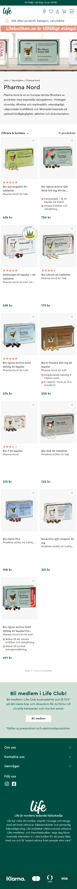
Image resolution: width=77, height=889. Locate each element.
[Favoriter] (51, 11)
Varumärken (18, 80)
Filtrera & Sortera (13, 133)
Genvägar (11, 766)
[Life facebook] (14, 785)
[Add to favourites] (33, 140)
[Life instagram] (7, 785)
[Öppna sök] (40, 21)
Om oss (10, 747)
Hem (6, 80)
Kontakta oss (14, 756)
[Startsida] (7, 11)
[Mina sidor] (57, 11)
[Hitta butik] (44, 11)
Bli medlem (38, 718)
